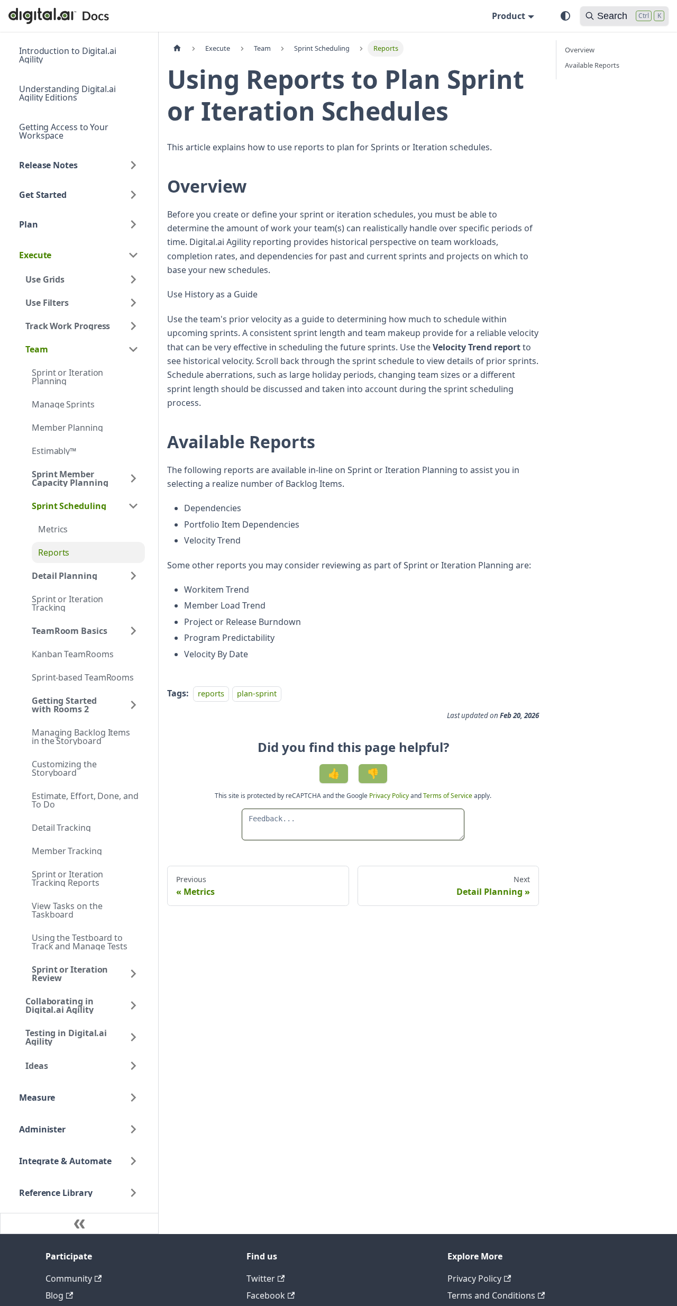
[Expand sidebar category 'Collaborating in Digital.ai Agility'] (133, 1005)
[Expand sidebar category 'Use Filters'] (133, 302)
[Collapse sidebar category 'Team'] (133, 349)
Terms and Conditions (491, 1295)
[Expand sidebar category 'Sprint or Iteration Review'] (133, 973)
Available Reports (592, 65)
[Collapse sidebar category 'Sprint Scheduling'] (133, 505)
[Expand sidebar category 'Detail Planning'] (133, 575)
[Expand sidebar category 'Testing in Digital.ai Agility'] (133, 1037)
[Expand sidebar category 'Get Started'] (133, 194)
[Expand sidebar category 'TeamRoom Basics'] (133, 630)
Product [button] (508, 16)
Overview (579, 50)
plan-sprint (257, 693)
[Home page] (177, 48)
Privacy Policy (389, 795)
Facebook (265, 1295)
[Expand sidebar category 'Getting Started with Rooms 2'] (133, 705)
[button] (79, 255)
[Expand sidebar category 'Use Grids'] (133, 279)
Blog (54, 1295)
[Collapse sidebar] (79, 1223)
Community (68, 1278)
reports (211, 693)
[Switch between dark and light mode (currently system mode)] (565, 15)
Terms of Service (447, 795)
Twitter (260, 1278)
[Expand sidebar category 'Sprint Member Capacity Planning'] (133, 478)
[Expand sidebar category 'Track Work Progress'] (133, 326)
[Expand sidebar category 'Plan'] (133, 224)
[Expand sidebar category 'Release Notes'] (133, 165)
